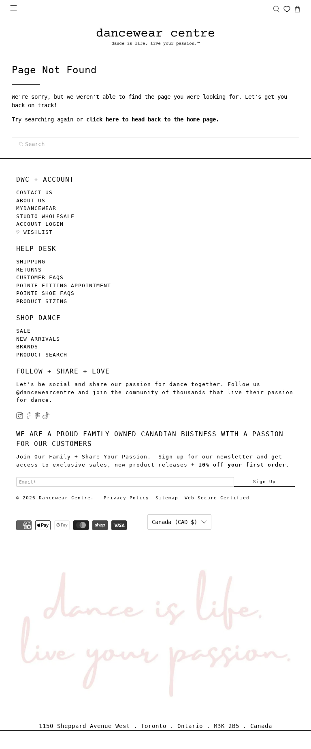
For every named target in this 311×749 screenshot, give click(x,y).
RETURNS (29, 270)
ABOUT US (30, 200)
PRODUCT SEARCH (41, 355)
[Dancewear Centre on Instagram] (19, 417)
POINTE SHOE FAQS (45, 293)
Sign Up (264, 481)
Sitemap (167, 498)
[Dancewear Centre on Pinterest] (37, 417)
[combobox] (155, 144)
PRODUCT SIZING (41, 301)
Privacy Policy (126, 498)
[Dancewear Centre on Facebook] (28, 417)
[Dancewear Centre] (155, 37)
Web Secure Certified (217, 498)
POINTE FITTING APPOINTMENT (63, 285)
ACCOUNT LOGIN (40, 224)
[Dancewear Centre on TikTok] (46, 417)
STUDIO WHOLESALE (45, 216)
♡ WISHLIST (34, 232)
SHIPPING (30, 262)
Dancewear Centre (65, 498)
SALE (23, 331)
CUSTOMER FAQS (40, 277)
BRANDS (27, 347)
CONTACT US (34, 192)
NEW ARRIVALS (38, 339)
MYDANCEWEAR (36, 208)
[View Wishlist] (287, 9)
